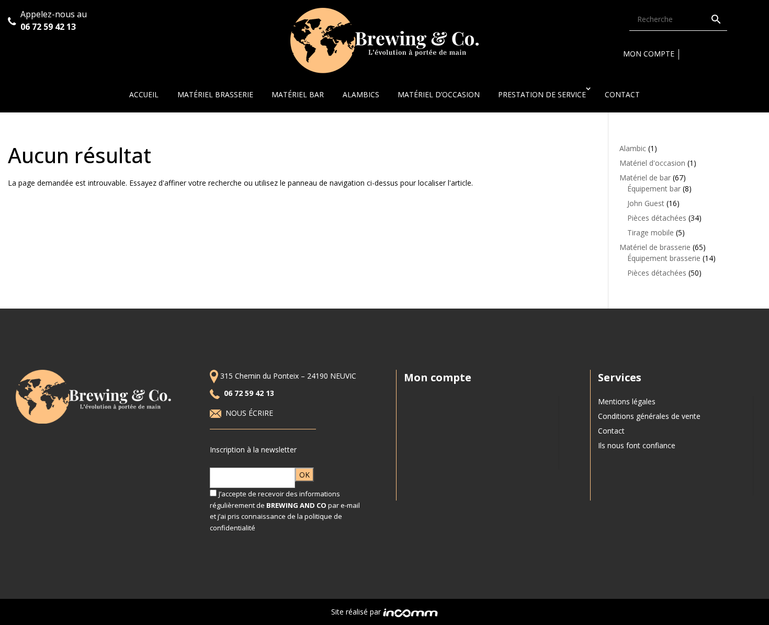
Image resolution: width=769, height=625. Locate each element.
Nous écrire (250, 413)
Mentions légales (626, 401)
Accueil (144, 94)
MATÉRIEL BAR (298, 94)
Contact (622, 94)
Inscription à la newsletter (253, 449)
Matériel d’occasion (439, 94)
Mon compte (648, 54)
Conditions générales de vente (649, 416)
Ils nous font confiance (636, 445)
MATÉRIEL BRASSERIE (215, 94)
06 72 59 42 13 (49, 26)
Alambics (361, 94)
